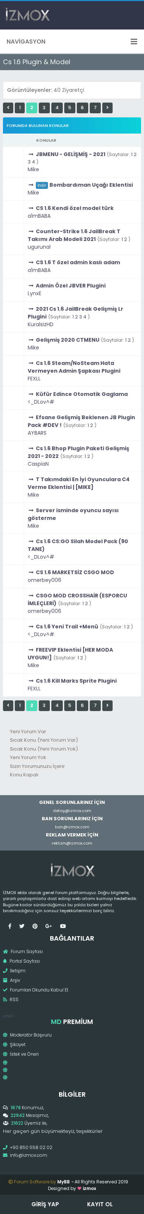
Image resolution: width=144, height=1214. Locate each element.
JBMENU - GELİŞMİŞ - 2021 (70, 154)
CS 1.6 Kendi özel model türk (75, 208)
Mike (33, 169)
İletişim (17, 971)
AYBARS (37, 433)
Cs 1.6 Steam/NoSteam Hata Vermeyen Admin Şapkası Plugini (74, 367)
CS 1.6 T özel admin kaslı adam (78, 262)
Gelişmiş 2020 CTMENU (67, 340)
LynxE (34, 293)
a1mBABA (39, 216)
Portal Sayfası (24, 961)
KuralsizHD (41, 324)
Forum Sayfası (26, 951)
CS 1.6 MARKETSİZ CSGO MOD (75, 572)
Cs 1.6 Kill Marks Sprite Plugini (76, 680)
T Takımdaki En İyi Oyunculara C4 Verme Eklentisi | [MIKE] (79, 483)
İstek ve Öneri (24, 1054)
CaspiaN (38, 464)
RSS (13, 999)
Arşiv (14, 980)
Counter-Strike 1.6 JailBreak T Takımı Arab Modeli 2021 (74, 235)
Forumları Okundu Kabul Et (38, 990)
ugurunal (39, 247)
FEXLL (34, 378)
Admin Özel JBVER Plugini (71, 285)
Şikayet (17, 1044)
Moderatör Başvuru (30, 1035)
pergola (8, 1016)
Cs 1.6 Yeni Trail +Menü (67, 626)
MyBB (63, 1182)
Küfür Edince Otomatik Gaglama (82, 394)
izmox (89, 1188)
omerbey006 (44, 580)
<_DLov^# (41, 402)
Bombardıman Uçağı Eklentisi (91, 185)
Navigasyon (26, 41)
